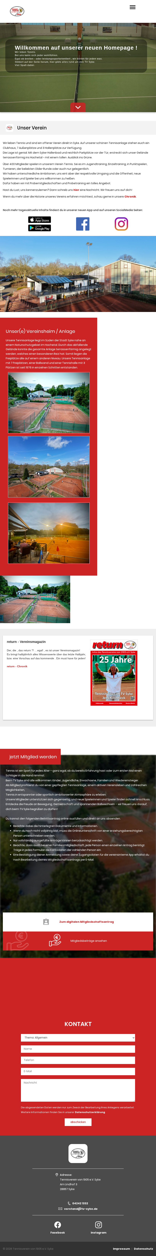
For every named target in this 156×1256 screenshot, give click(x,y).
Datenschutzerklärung (90, 1112)
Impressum (121, 1249)
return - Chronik (17, 666)
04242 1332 (80, 1203)
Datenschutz (143, 1249)
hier (76, 190)
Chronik (130, 196)
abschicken (78, 1122)
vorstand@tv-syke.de (81, 1209)
